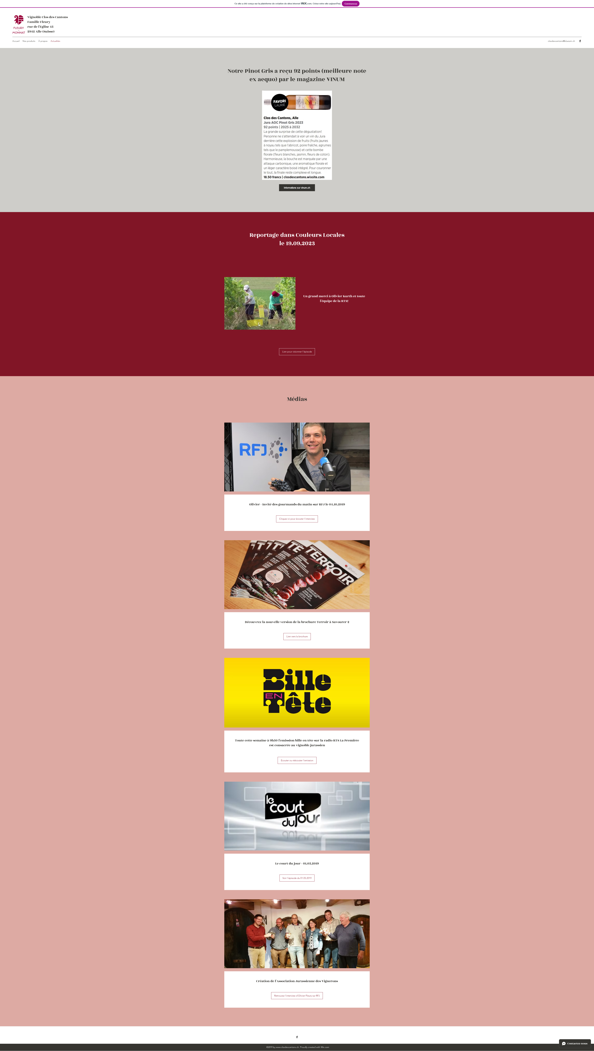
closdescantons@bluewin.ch (561, 41)
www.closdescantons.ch (287, 1047)
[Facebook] (580, 41)
